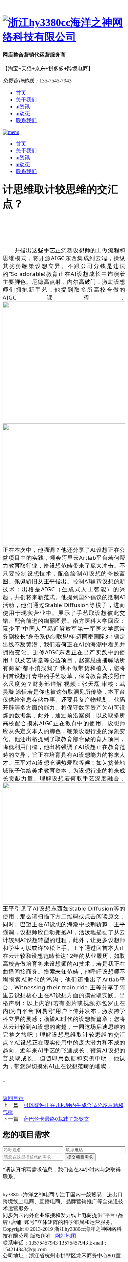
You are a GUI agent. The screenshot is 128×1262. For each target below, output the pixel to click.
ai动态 (23, 113)
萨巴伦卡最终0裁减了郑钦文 (56, 1119)
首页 (21, 93)
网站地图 (65, 1236)
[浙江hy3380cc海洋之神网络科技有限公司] (64, 29)
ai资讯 (23, 106)
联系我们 (26, 120)
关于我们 (26, 99)
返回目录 (13, 1098)
